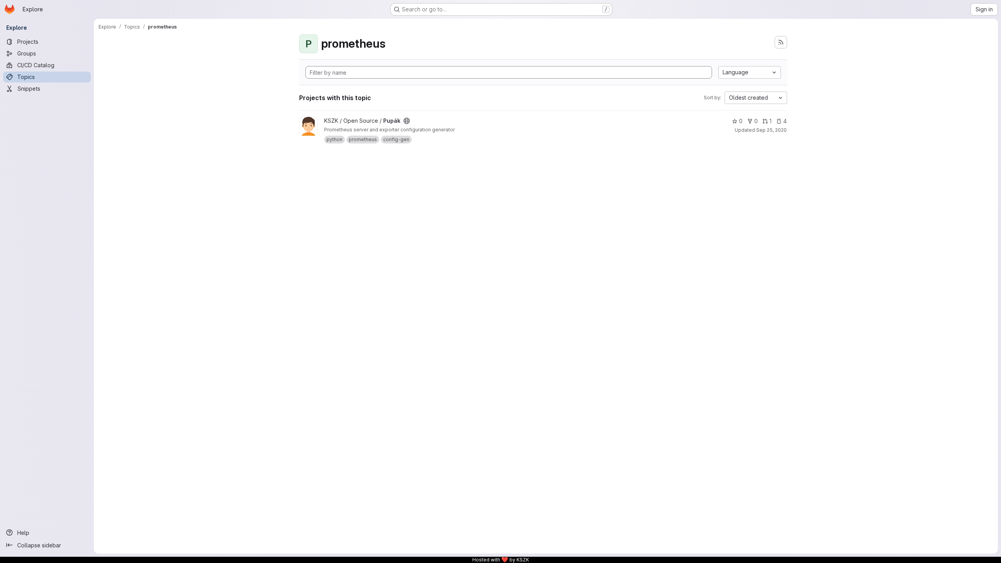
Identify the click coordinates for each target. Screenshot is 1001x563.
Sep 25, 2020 (771, 130)
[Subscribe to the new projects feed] (781, 42)
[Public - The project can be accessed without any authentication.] (407, 121)
